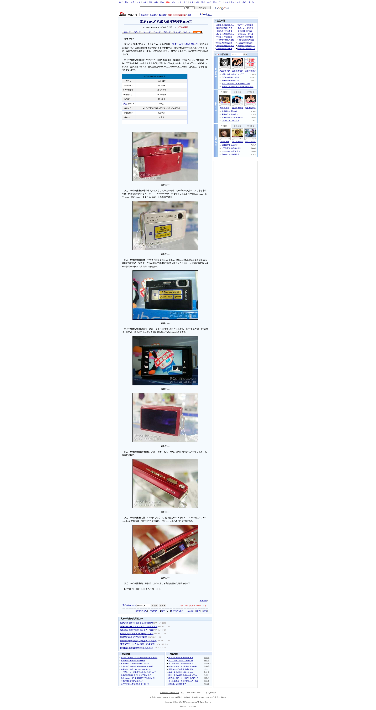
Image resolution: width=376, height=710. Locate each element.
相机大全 (187, 32)
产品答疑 (222, 697)
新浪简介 (153, 697)
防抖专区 (177, 32)
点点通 (190, 611)
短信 (226, 2)
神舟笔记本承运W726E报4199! (134, 637)
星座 (215, 2)
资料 (183, 44)
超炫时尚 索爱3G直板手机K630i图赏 (136, 623)
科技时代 (144, 15)
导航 (244, 2)
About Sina (162, 697)
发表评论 (203, 601)
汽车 (179, 2)
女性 (197, 2)
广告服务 (170, 697)
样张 (197, 44)
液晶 (125, 104)
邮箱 (238, 2)
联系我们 (178, 697)
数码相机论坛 (141, 611)
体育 (132, 2)
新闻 (127, 2)
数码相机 (162, 15)
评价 (188, 44)
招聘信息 (187, 697)
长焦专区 (147, 32)
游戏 (191, 2)
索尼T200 (176, 44)
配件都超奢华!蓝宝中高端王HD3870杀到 (138, 641)
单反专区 (136, 32)
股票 (150, 2)
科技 (156, 2)
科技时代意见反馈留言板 (169, 693)
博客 (162, 2)
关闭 (205, 611)
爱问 (232, 2)
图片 (193, 44)
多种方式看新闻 (177, 611)
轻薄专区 (126, 32)
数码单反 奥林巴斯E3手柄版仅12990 (136, 630)
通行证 (251, 2)
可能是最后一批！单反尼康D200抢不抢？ (138, 627)
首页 (121, 2)
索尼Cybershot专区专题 (177, 15)
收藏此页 (153, 611)
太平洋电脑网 (182, 27)
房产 (185, 2)
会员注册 (214, 697)
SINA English (205, 697)
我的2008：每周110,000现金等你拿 (193, 606)
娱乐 (138, 2)
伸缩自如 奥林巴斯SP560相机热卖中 (136, 648)
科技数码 (153, 15)
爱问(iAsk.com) (129, 605)
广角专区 (157, 32)
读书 (203, 2)
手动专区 (167, 32)
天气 (221, 2)
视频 (174, 2)
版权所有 (192, 706)
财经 (144, 2)
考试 (209, 2)
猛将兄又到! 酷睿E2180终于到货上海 (136, 634)
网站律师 (195, 697)
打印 (198, 611)
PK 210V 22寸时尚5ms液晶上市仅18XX (137, 644)
